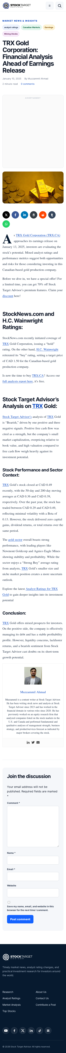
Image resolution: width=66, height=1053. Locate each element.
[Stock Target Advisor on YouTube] (5, 1030)
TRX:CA (38, 375)
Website (11, 885)
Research (7, 991)
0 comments (27, 83)
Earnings (49, 27)
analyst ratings (11, 27)
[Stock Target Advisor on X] (22, 1030)
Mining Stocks (11, 34)
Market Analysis (11, 1004)
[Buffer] (33, 215)
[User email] (38, 742)
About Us (41, 991)
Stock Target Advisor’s (17, 416)
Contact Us (42, 998)
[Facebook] (15, 215)
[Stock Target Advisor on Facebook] (14, 1030)
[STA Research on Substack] (48, 1030)
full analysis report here (17, 381)
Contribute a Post (46, 1004)
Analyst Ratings (11, 998)
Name (11, 852)
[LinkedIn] (24, 215)
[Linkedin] (28, 742)
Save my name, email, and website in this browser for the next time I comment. (30, 908)
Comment (13, 803)
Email (11, 869)
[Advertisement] (33, 133)
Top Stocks (8, 1011)
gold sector (15, 539)
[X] (6, 215)
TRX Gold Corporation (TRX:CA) (38, 235)
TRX (5, 343)
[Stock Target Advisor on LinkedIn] (31, 1030)
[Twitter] (33, 742)
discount (7, 296)
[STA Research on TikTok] (39, 1030)
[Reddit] (42, 215)
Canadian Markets (31, 27)
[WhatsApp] (6, 224)
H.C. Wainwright (47, 349)
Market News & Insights (19, 20)
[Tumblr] (52, 215)
